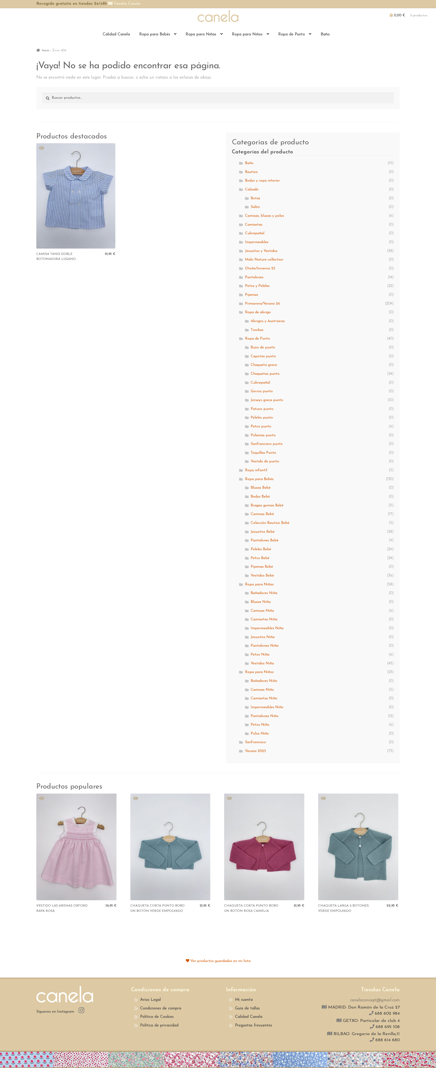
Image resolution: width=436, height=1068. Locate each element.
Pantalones (254, 277)
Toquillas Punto (263, 453)
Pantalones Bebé (264, 540)
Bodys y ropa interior (262, 181)
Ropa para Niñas (201, 34)
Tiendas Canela (126, 4)
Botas (255, 198)
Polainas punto (263, 435)
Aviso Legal (150, 1000)
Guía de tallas (247, 1008)
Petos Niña (260, 654)
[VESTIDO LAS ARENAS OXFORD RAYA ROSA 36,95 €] (76, 847)
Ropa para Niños (247, 34)
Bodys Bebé (260, 496)
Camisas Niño (262, 690)
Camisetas (253, 225)
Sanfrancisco (255, 742)
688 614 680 (387, 1040)
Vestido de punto (265, 461)
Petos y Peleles (257, 286)
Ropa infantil (256, 470)
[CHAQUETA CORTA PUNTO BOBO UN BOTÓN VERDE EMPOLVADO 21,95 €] (170, 847)
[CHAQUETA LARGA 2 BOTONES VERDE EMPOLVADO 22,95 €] (358, 847)
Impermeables (256, 242)
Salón (255, 207)
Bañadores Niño (264, 681)
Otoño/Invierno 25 (260, 268)
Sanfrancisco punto (267, 444)
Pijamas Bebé (262, 567)
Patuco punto (262, 409)
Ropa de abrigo (258, 312)
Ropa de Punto (291, 34)
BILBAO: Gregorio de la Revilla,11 (366, 1034)
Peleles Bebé (261, 549)
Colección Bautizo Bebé (270, 523)
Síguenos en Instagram (55, 1012)
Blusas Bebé (260, 488)
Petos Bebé (260, 558)
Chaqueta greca (264, 365)
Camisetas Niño (264, 698)
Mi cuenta (244, 1000)
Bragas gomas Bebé (267, 505)
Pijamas (251, 295)
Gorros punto (262, 391)
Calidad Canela (116, 34)
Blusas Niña (260, 602)
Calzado (251, 189)
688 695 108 (387, 1027)
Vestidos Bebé (262, 575)
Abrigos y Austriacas (268, 321)
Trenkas (257, 330)
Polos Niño (260, 733)
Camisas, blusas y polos (264, 216)
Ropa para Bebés (154, 34)
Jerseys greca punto (267, 400)
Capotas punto (263, 356)
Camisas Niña (262, 611)
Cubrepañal (254, 233)
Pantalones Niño (264, 716)
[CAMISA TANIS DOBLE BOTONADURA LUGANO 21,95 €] (75, 196)
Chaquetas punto (265, 374)
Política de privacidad (159, 1025)
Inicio (45, 50)
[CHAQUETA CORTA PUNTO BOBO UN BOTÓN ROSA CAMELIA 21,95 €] (264, 847)
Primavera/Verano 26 (262, 304)
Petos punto (261, 426)
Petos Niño (260, 725)
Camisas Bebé (262, 514)
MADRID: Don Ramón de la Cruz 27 (363, 1007)
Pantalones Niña (264, 646)
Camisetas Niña (264, 619)
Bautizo (251, 172)
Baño (325, 34)
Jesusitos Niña (263, 637)
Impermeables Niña (267, 628)
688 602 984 (386, 1013)
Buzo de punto (263, 347)
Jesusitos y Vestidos (261, 251)
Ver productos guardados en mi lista (219, 961)
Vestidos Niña (262, 663)
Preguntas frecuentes (253, 1025)
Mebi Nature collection (264, 259)
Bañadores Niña (264, 593)
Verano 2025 (255, 751)
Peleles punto (262, 417)
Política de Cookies (157, 1017)
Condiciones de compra (160, 1008)
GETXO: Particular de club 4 (371, 1021)
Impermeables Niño (267, 707)
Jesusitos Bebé (263, 532)
